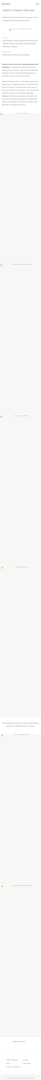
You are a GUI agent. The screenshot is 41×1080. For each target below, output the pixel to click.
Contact (25, 1060)
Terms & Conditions (13, 1067)
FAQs (8, 1063)
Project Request (12, 1060)
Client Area (27, 1063)
